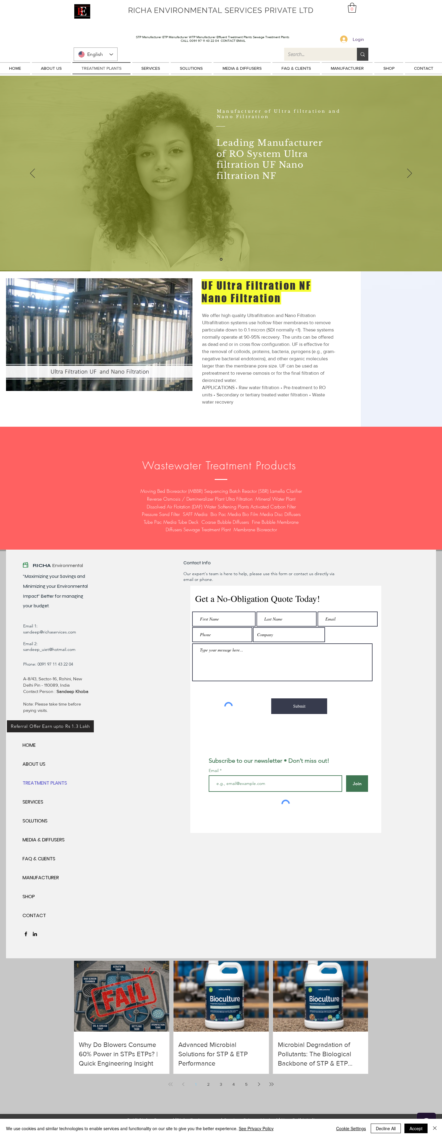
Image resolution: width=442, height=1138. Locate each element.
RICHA (42, 565)
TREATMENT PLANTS (44, 783)
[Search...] (362, 54)
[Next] (409, 174)
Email (214, 770)
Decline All (386, 1128)
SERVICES (33, 801)
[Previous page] (183, 1084)
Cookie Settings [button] (351, 1128)
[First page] (170, 1084)
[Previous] (32, 174)
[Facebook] (26, 934)
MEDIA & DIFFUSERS (44, 839)
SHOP (29, 896)
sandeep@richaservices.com (49, 632)
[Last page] (271, 1084)
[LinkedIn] (35, 934)
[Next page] (258, 1084)
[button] (352, 8)
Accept (416, 1128)
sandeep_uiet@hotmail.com (49, 649)
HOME (29, 745)
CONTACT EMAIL (233, 40)
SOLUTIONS (35, 820)
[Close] (434, 1128)
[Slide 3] (221, 259)
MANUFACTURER (41, 877)
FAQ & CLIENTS (39, 858)
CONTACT (34, 915)
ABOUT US (34, 764)
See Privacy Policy (256, 1128)
